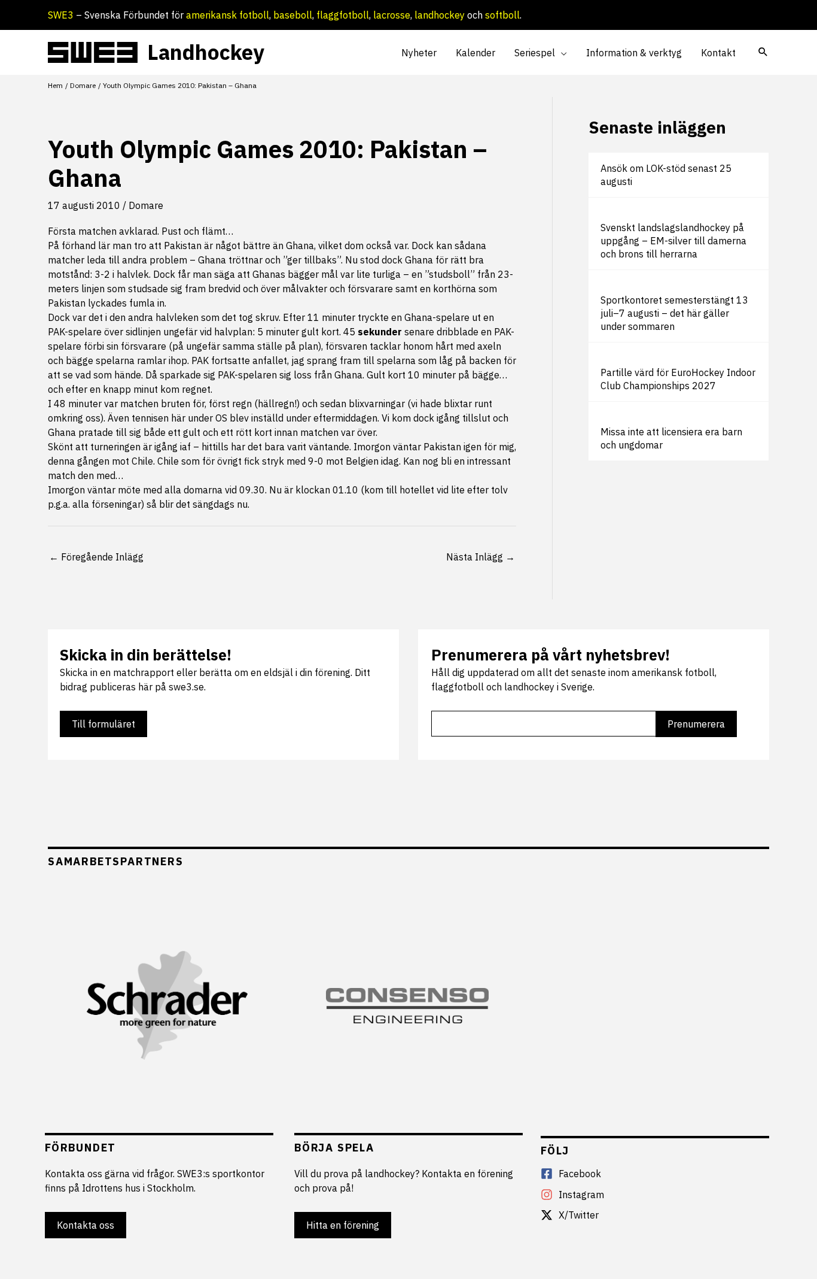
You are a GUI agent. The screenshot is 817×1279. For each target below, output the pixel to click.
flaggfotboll (342, 15)
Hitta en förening (342, 1225)
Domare (146, 205)
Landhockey (205, 52)
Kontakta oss (85, 1225)
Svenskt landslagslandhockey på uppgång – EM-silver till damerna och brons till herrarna (673, 241)
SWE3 (61, 15)
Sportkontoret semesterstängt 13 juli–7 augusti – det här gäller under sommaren (674, 313)
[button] (561, 53)
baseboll (292, 15)
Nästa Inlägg (480, 557)
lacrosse (391, 15)
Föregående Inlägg (96, 557)
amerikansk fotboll (227, 15)
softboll (502, 15)
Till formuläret (103, 724)
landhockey (439, 15)
